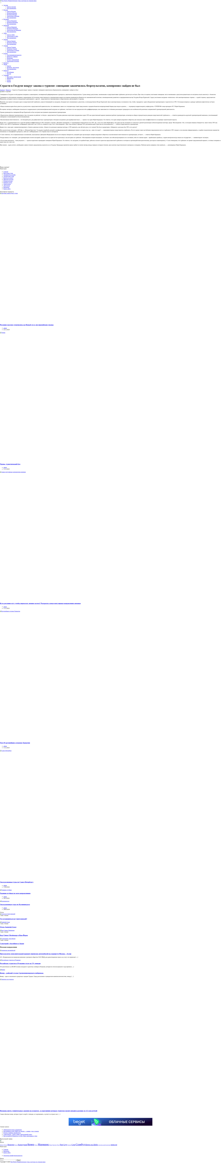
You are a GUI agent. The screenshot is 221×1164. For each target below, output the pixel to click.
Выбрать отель (7, 182)
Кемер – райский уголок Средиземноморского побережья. (22, 973)
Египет (5, 53)
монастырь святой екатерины (104, 1144)
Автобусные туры (8, 176)
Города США (11, 35)
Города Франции (12, 27)
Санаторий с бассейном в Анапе (12, 943)
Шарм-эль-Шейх (91, 1145)
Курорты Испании (12, 22)
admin (5, 328)
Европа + (6, 63)
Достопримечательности (14, 55)
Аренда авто (7, 184)
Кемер (31, 1144)
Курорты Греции (12, 42)
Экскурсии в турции (13, 50)
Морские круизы (8, 179)
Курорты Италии (12, 13)
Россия (9, 73)
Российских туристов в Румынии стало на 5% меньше (20, 963)
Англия (5, 5)
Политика (10, 58)
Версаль (16, 1144)
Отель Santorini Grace (8, 927)
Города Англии (11, 7)
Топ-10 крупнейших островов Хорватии (15, 743)
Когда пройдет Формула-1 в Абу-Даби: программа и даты (20, 1136)
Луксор (36, 1144)
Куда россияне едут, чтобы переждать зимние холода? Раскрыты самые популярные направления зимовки (40, 603)
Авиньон (2, 1144)
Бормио (5, 1144)
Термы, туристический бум (10, 464)
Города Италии (11, 11)
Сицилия (69, 1144)
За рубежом (10, 72)
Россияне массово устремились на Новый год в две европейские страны (27, 325)
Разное (9, 81)
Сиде (65, 1145)
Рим (61, 1145)
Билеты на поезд (8, 178)
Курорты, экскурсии (13, 67)
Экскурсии (6, 185)
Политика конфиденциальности (12, 1155)
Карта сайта (6, 189)
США (5, 33)
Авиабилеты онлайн (9, 175)
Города (9, 66)
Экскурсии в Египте (13, 61)
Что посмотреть (11, 8)
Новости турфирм (12, 56)
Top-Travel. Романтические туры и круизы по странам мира (27, 1162)
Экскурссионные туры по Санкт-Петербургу (16, 882)
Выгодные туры (8, 173)
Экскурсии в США (12, 36)
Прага (58, 1144)
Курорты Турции (12, 49)
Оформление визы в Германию (12, 1129)
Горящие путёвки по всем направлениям (15, 893)
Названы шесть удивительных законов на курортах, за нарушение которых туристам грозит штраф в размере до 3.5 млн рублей (48, 1111)
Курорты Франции (12, 28)
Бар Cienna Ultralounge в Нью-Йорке (14, 935)
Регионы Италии (12, 14)
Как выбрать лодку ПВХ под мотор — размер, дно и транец (21, 1131)
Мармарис (43, 1144)
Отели (9, 80)
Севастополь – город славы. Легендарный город (17, 1134)
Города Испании (12, 21)
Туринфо (6, 75)
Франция (6, 25)
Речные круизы (8, 181)
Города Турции (11, 47)
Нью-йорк (54, 1144)
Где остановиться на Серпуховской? (13, 919)
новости (114, 1145)
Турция (5, 45)
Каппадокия (22, 1145)
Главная (5, 171)
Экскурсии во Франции (14, 30)
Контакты (6, 187)
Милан (50, 1144)
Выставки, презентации (14, 77)
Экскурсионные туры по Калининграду (15, 904)
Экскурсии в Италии (13, 16)
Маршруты (10, 78)
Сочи (73, 1145)
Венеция (11, 1145)
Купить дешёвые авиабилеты (12, 1133)
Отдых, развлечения (13, 59)
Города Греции (11, 41)
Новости (6, 70)
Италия (5, 10)
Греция (5, 39)
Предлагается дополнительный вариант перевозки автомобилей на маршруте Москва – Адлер (35, 954)
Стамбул (80, 1144)
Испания (6, 19)
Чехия (5, 64)
